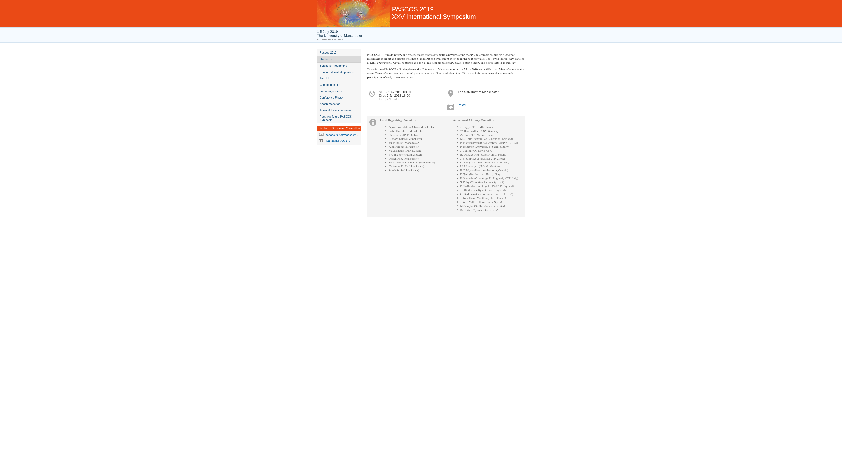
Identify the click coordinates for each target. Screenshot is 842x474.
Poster (462, 105)
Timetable (326, 78)
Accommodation (330, 104)
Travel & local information (336, 110)
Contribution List (330, 84)
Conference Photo (331, 97)
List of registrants (331, 91)
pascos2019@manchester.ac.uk (346, 134)
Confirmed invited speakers (337, 72)
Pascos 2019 (328, 52)
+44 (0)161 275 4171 (339, 141)
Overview (326, 59)
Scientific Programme (333, 65)
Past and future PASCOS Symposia (336, 118)
